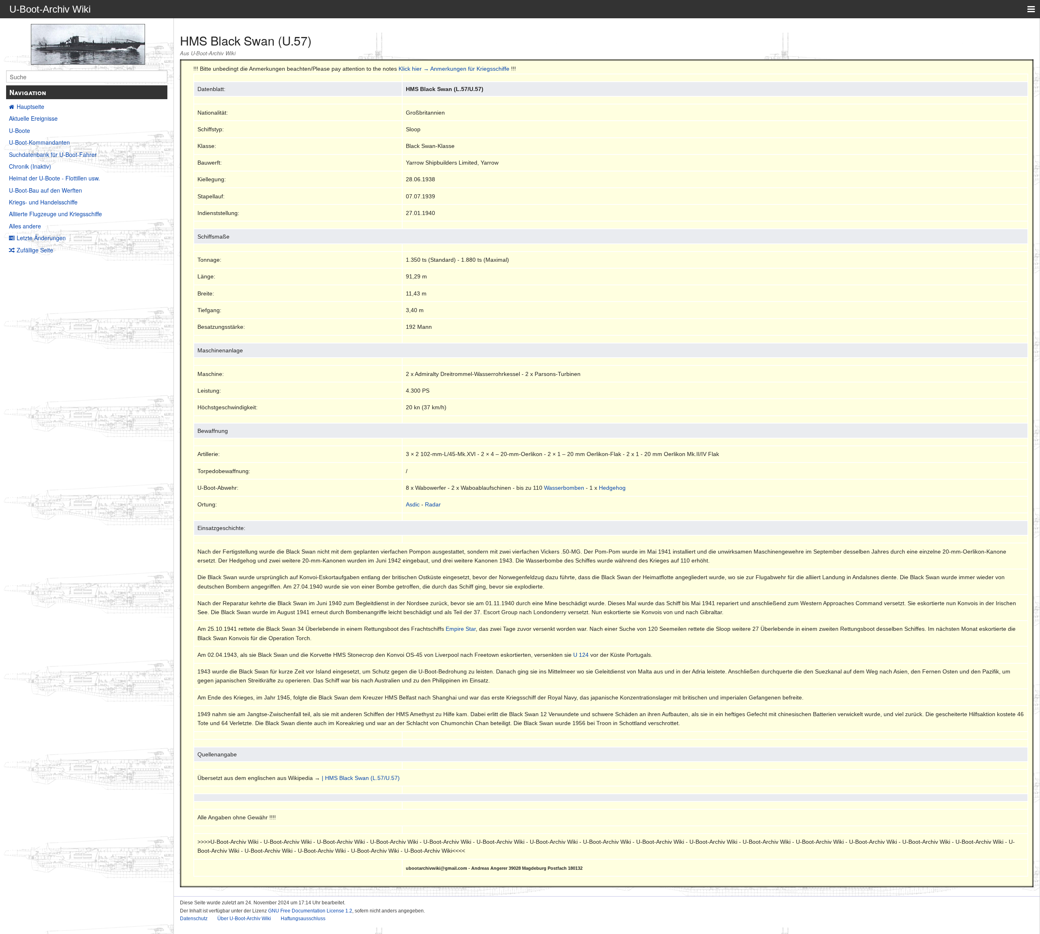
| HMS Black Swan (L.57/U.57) (361, 778)
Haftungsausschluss (303, 918)
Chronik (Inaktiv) (30, 166)
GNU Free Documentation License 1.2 (310, 911)
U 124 (581, 655)
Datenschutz (194, 918)
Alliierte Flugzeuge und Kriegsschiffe (55, 214)
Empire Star (461, 629)
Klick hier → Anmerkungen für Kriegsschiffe (454, 68)
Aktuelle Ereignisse (33, 118)
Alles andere (25, 226)
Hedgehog (612, 487)
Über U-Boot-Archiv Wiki (244, 918)
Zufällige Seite (35, 250)
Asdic (413, 504)
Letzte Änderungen (41, 238)
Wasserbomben (564, 487)
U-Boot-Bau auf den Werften (45, 190)
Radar (433, 504)
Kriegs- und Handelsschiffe (43, 202)
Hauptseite (30, 106)
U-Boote (19, 130)
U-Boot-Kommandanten (39, 142)
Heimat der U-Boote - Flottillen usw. (54, 178)
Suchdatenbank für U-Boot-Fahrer (53, 154)
